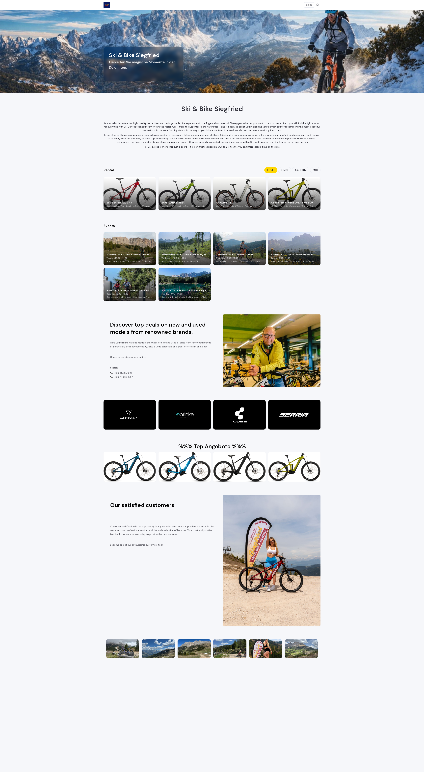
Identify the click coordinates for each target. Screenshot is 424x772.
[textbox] (143, 68)
